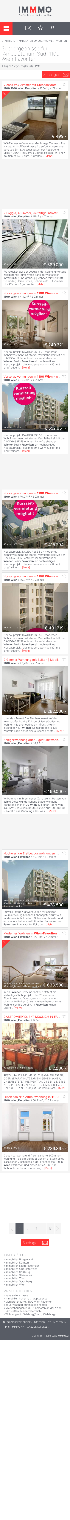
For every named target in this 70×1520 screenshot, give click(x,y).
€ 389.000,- (54, 264)
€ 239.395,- (55, 1148)
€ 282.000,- (54, 711)
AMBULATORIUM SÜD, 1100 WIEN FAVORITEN (43, 40)
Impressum (59, 1322)
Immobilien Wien (15, 1284)
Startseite (8, 40)
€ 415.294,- (55, 544)
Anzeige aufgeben (38, 1326)
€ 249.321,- (55, 344)
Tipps (6, 1326)
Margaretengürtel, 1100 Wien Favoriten (28, 1301)
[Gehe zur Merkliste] (40, 28)
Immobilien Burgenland (19, 1259)
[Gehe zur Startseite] (35, 16)
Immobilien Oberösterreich (21, 1268)
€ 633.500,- (54, 985)
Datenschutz (42, 1322)
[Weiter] (58, 1228)
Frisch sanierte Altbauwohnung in (35, 1097)
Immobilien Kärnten (17, 1262)
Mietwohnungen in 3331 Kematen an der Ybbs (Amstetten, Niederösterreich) (33, 1309)
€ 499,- (59, 136)
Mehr (49, 155)
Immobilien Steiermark (18, 1275)
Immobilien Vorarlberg (18, 1281)
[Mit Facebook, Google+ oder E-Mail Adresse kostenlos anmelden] (52, 28)
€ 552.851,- (55, 428)
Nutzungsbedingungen (17, 1322)
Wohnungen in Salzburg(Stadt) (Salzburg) (30, 1314)
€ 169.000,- (55, 791)
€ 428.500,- (54, 904)
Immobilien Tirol (14, 1278)
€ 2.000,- (57, 1068)
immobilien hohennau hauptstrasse (26, 1298)
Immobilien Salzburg (17, 1272)
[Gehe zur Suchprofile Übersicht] (28, 28)
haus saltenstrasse (16, 1295)
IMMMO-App (18, 1326)
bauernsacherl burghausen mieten (26, 1304)
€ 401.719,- (55, 628)
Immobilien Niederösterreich (22, 1265)
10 (50, 1228)
